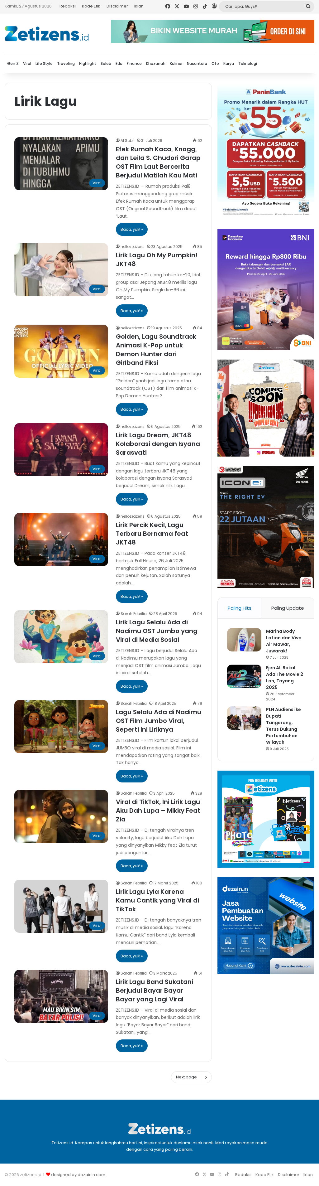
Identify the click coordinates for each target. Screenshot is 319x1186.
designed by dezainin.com (78, 1175)
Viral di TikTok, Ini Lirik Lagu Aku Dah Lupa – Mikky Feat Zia (158, 810)
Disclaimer (117, 6)
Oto (215, 63)
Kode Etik (91, 6)
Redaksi (68, 6)
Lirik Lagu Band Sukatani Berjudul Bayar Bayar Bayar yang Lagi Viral (154, 990)
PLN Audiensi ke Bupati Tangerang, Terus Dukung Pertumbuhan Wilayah (283, 725)
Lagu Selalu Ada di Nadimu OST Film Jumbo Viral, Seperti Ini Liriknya (158, 721)
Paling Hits (239, 608)
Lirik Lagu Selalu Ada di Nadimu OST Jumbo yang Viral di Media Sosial (157, 631)
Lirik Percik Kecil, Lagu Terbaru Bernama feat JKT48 (152, 533)
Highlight (87, 63)
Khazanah (155, 63)
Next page (186, 1077)
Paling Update (287, 608)
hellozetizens (133, 246)
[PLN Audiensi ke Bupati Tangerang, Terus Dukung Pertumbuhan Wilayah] (244, 718)
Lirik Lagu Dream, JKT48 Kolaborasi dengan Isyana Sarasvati (158, 444)
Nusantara (197, 63)
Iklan (139, 6)
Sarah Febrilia (134, 613)
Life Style (44, 63)
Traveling (66, 63)
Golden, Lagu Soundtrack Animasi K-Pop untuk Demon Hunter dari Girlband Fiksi (156, 349)
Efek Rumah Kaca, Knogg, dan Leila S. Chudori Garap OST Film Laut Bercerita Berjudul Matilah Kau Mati (158, 162)
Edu (119, 63)
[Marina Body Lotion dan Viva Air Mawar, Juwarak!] (244, 639)
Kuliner (176, 63)
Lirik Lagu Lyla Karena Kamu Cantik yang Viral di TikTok (157, 900)
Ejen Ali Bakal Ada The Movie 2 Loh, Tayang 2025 (284, 677)
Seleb (106, 63)
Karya (228, 63)
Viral (27, 63)
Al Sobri (128, 140)
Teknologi (247, 63)
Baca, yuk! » (132, 229)
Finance (134, 63)
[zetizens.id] (47, 33)
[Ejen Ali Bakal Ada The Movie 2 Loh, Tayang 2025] (244, 676)
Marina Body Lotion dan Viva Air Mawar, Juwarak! (284, 641)
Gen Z (13, 63)
